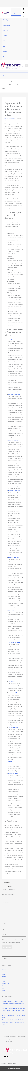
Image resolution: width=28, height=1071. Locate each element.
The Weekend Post (13, 692)
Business (5, 51)
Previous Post (7, 882)
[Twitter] (23, 12)
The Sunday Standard (14, 394)
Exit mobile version (14, 1068)
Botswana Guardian (13, 557)
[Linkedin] (23, 16)
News (7, 81)
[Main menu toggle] (26, 65)
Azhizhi (10, 761)
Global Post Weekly (13, 773)
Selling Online (6, 25)
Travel (4, 56)
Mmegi (10, 339)
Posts (14, 13)
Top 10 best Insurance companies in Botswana (13, 1001)
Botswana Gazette (13, 440)
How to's (4, 974)
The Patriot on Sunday (14, 642)
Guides (5, 35)
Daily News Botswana (14, 490)
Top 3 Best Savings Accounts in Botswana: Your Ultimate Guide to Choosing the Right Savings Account (13, 1011)
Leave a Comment (9, 118)
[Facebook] (23, 9)
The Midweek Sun (13, 727)
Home (3, 81)
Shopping (5, 20)
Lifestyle (5, 41)
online (21, 190)
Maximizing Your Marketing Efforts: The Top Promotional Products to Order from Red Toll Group (13, 1022)
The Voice (11, 610)
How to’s (5, 30)
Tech (4, 46)
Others (3, 981)
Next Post (9, 886)
